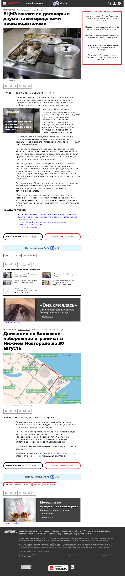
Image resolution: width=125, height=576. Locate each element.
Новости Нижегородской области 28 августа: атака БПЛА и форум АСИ (102, 28)
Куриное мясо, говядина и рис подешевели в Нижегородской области (64, 275)
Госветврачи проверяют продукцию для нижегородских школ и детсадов (26, 275)
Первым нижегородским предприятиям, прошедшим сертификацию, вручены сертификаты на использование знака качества (47, 217)
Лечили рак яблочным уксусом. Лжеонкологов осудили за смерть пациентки (102, 57)
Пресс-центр (44, 531)
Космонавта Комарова (65, 453)
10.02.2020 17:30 (9, 10)
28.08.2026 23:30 (9, 330)
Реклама (55, 531)
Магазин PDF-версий (69, 531)
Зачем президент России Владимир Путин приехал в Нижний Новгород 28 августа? (102, 18)
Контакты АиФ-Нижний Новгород (48, 534)
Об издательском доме (28, 531)
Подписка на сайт (26, 534)
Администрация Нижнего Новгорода (17, 405)
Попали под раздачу (31, 227)
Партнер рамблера (40, 567)
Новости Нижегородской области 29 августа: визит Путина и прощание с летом (102, 38)
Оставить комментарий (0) (62, 236)
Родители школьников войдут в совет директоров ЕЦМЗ (26, 282)
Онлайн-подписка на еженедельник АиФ (96, 531)
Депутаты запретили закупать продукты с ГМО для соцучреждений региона (63, 283)
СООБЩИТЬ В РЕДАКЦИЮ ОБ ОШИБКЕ (77, 534)
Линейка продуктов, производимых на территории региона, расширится (25, 290)
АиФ (17, 80)
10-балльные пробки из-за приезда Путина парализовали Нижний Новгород (102, 47)
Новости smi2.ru (11, 322)
